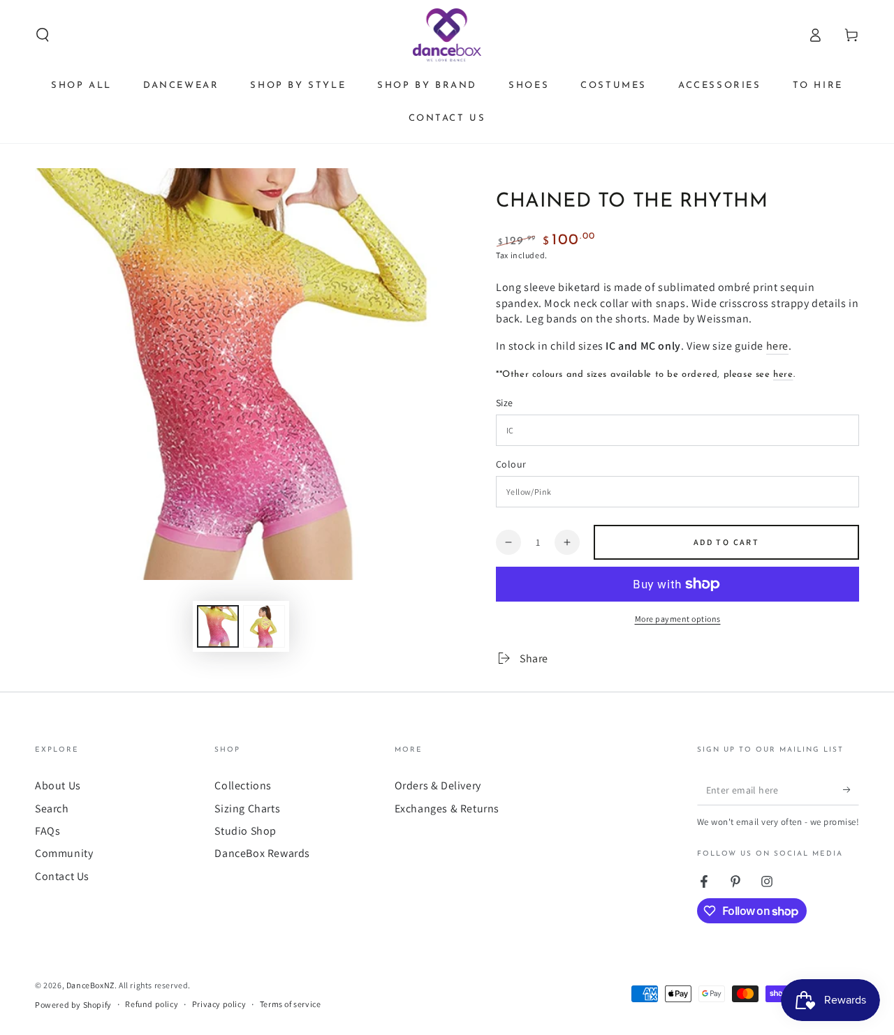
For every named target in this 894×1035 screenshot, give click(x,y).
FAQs (47, 831)
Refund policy (151, 1004)
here (777, 345)
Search (52, 808)
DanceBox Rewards (262, 853)
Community (64, 853)
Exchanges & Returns (447, 808)
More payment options (678, 618)
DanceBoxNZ (90, 985)
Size (504, 402)
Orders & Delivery (438, 785)
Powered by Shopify (73, 1004)
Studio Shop (245, 831)
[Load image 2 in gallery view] (264, 626)
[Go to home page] (447, 34)
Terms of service (290, 1004)
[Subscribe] (851, 789)
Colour (511, 464)
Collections (243, 785)
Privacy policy (219, 1004)
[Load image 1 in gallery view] (218, 626)
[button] (42, 35)
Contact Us (62, 876)
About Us (58, 785)
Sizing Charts (247, 808)
